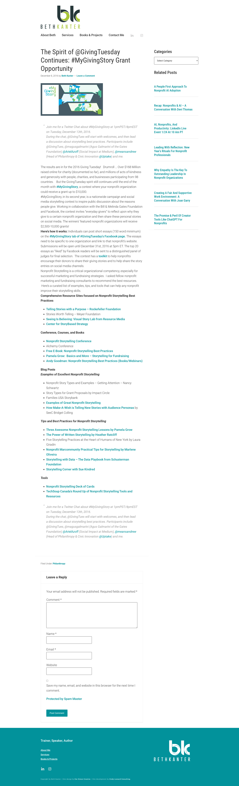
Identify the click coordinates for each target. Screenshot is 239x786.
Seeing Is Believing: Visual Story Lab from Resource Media (85, 319)
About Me (45, 750)
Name (51, 634)
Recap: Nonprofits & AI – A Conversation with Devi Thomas (173, 107)
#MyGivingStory (67, 187)
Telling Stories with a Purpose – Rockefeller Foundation (83, 309)
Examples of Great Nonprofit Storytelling (73, 402)
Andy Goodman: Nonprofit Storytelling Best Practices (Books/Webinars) (94, 361)
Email (51, 649)
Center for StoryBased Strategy (67, 324)
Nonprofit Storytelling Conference (68, 341)
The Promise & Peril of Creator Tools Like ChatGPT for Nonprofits (172, 219)
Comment (54, 599)
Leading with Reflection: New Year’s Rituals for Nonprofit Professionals (171, 151)
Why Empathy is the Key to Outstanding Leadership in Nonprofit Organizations (170, 173)
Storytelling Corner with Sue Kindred (70, 469)
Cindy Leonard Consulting (119, 779)
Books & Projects (49, 759)
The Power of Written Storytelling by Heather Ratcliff (81, 434)
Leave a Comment (86, 75)
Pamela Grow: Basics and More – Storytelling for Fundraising (87, 356)
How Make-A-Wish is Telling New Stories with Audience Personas (90, 407)
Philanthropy (59, 563)
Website (51, 665)
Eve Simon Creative (82, 779)
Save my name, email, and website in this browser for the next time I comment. (90, 688)
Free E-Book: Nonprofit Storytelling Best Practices (79, 351)
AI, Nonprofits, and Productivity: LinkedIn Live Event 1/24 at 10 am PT (170, 128)
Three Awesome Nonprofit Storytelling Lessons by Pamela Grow (89, 429)
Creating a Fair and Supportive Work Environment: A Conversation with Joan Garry (173, 196)
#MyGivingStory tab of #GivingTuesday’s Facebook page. (88, 236)
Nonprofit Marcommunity (63, 449)
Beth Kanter (119, 17)
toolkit (103, 256)
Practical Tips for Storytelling (101, 449)
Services (45, 754)
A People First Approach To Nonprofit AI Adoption (170, 88)
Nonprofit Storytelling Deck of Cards (70, 486)
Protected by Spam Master (64, 699)
